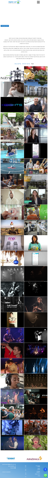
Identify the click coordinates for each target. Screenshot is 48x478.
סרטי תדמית (26, 64)
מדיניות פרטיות (25, 473)
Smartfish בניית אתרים (6, 471)
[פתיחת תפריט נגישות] (45, 469)
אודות (39, 475)
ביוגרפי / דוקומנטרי (38, 472)
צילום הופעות (37, 474)
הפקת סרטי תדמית (38, 466)
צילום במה (17, 64)
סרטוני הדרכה (38, 469)
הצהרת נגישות (25, 470)
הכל (32, 64)
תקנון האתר (25, 466)
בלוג (25, 476)
